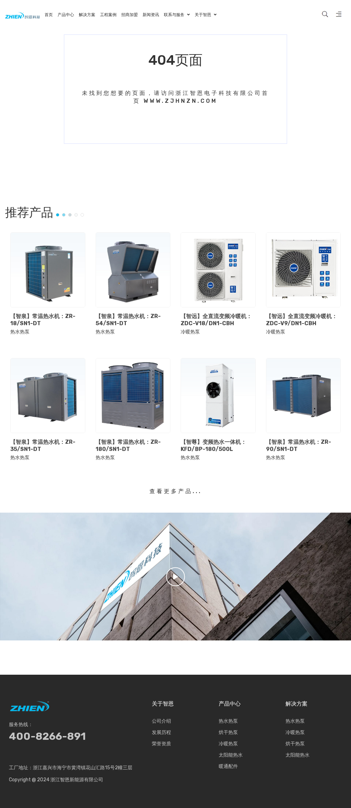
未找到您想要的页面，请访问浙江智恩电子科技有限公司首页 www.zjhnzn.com (175, 97)
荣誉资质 (161, 744)
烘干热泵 (228, 732)
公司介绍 (161, 721)
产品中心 (230, 704)
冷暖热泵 (190, 332)
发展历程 (161, 732)
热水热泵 (19, 332)
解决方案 (296, 704)
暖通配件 (228, 766)
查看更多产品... (175, 491)
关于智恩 (163, 704)
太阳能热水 (231, 755)
